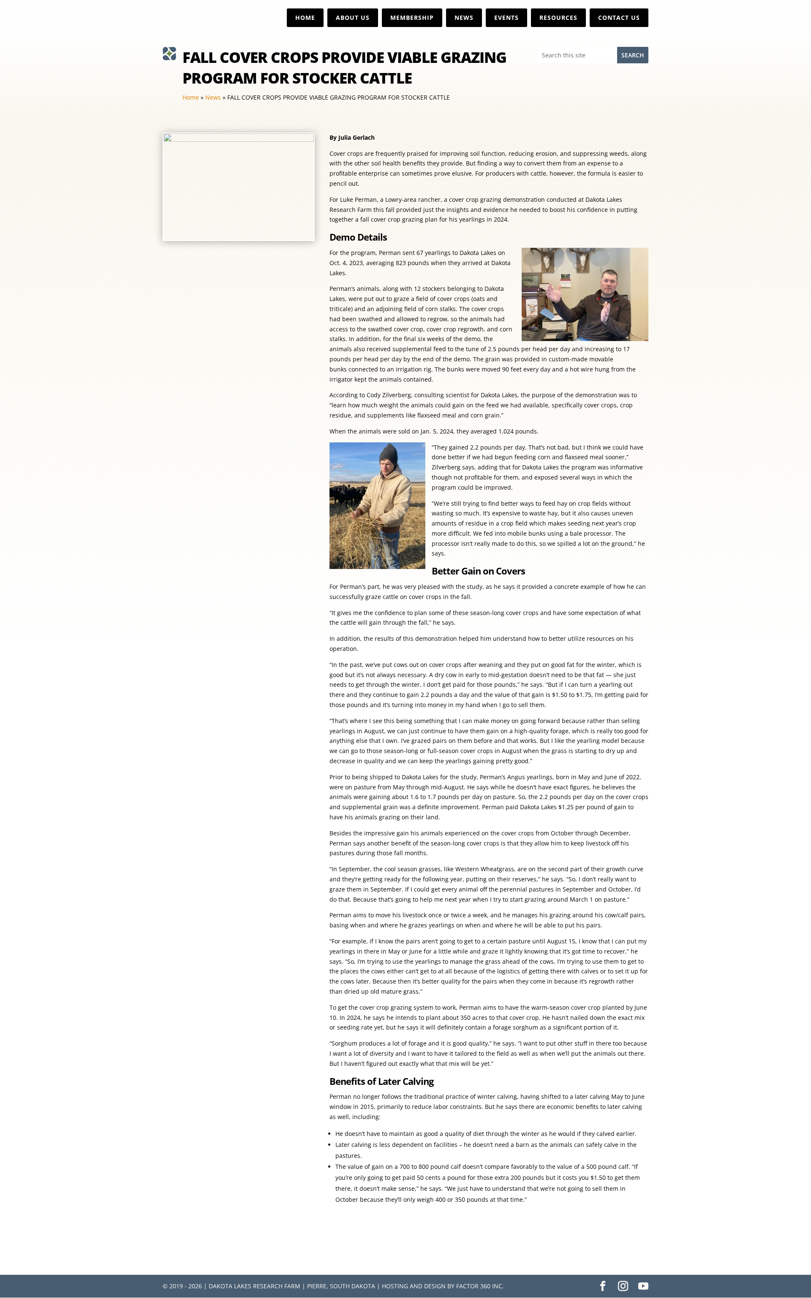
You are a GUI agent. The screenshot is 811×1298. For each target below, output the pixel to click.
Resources (558, 18)
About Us (353, 18)
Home (305, 18)
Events (506, 18)
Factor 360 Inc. (480, 1286)
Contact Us (619, 18)
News (464, 18)
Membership (412, 18)
